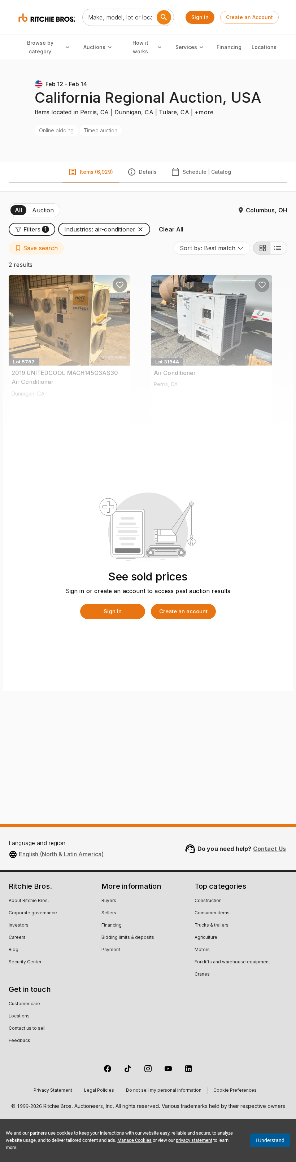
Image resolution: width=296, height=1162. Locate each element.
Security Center (25, 962)
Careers (17, 938)
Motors (202, 950)
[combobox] (212, 248)
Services (186, 47)
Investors (19, 925)
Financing (229, 47)
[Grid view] (261, 248)
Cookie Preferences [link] (235, 1090)
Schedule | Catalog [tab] (207, 172)
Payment (110, 950)
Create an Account (249, 17)
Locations (264, 47)
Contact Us (269, 848)
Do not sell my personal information (163, 1090)
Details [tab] (148, 172)
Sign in (200, 17)
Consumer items (212, 913)
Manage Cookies (134, 1140)
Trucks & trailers (211, 925)
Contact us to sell (27, 1028)
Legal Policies (99, 1090)
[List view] (278, 248)
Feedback (19, 1041)
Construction (208, 901)
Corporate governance (33, 913)
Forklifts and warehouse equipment (232, 962)
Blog (13, 950)
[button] (32, 229)
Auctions (94, 47)
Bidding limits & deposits (127, 938)
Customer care (24, 1004)
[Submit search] (164, 17)
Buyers (108, 901)
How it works (140, 47)
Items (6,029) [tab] (96, 172)
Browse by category (40, 47)
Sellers (108, 913)
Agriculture (206, 938)
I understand (270, 1140)
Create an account (183, 611)
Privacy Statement (53, 1090)
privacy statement (194, 1140)
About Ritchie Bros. (29, 901)
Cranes (202, 974)
